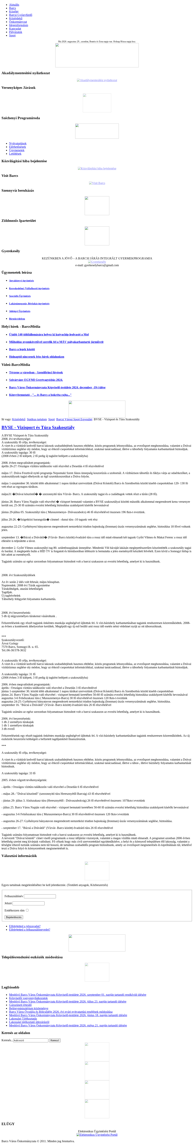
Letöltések (15, 153)
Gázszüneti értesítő (20, 1005)
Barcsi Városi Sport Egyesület (74, 419)
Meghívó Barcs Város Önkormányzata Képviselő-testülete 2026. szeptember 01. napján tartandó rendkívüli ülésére (77, 994)
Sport (12, 35)
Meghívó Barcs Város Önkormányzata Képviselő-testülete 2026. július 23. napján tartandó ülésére (67, 1001)
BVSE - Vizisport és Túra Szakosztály (38, 427)
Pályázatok (15, 32)
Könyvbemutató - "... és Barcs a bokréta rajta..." (40, 394)
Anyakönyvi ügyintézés (21, 280)
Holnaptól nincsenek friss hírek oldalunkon (36, 356)
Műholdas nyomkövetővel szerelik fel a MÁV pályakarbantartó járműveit (56, 341)
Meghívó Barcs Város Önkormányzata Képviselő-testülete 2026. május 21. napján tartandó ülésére (68, 1025)
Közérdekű (15, 18)
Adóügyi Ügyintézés (19, 311)
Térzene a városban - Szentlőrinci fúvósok (36, 372)
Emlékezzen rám (14, 910)
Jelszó (8, 903)
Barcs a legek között (22, 349)
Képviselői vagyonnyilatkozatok (28, 998)
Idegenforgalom (18, 25)
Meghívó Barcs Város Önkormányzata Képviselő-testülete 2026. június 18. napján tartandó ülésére (68, 1015)
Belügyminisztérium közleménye (28, 1008)
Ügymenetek (16, 150)
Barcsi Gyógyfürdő (20, 15)
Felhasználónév (14, 896)
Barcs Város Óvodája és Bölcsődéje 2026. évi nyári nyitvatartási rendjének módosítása (61, 1011)
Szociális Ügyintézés (20, 296)
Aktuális (14, 4)
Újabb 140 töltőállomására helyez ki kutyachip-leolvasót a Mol (49, 334)
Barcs (12, 8)
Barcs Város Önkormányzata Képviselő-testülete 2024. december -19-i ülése (57, 387)
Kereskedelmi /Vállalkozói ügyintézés (29, 288)
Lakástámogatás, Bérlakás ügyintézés (29, 303)
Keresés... (7, 1040)
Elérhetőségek (17, 146)
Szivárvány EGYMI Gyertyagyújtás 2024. (36, 379)
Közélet (13, 11)
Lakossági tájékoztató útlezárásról (29, 1022)
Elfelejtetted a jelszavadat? (25, 926)
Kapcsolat (15, 28)
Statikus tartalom (37, 419)
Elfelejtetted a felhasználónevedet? (29, 929)
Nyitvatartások (18, 143)
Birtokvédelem (17, 318)
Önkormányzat (18, 21)
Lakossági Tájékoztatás (23, 1018)
